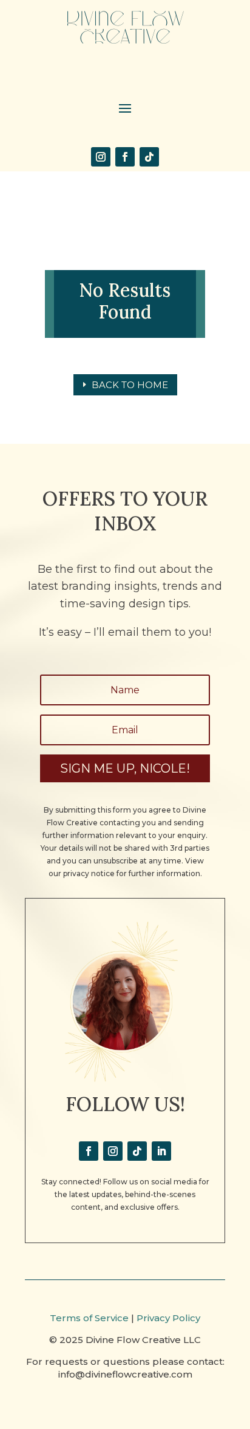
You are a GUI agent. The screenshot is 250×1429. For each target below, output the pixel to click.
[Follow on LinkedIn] (161, 1151)
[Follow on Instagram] (100, 157)
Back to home (130, 385)
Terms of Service (89, 1318)
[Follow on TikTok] (149, 157)
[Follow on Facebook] (125, 157)
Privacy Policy (168, 1318)
